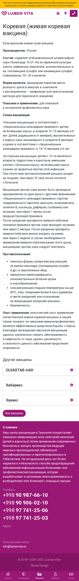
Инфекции (55, 578)
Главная (8, 578)
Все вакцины (14, 413)
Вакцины (39, 578)
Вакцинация (23, 578)
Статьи (71, 578)
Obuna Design (39, 565)
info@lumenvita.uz (14, 546)
